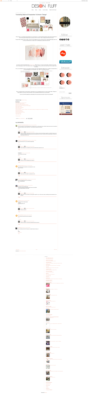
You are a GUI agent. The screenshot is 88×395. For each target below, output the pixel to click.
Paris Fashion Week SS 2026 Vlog (50, 274)
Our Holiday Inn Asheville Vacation (54, 309)
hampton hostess (48, 334)
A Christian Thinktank (49, 389)
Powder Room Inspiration (53, 329)
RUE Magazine (48, 264)
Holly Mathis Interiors (49, 280)
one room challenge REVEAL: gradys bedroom (56, 323)
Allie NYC (47, 273)
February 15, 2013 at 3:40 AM (26, 227)
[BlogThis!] (29, 118)
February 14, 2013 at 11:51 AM (30, 208)
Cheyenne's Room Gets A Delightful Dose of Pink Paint (57, 283)
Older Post (55, 249)
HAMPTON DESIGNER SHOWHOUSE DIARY (56, 335)
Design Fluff (47, 364)
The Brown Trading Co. (49, 376)
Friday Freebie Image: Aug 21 (49, 258)
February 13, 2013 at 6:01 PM (25, 200)
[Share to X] (30, 118)
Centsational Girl (48, 275)
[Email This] (28, 118)
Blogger (46, 392)
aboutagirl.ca (20, 232)
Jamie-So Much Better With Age (22, 179)
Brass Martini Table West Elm (20, 103)
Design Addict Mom (49, 282)
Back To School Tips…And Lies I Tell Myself (55, 341)
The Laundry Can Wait (49, 346)
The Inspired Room (48, 262)
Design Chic (47, 388)
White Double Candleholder (20, 107)
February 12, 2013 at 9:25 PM (28, 185)
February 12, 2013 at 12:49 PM (30, 172)
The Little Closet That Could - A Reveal (55, 347)
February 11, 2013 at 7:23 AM (32, 140)
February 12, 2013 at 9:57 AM (28, 165)
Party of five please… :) (49, 315)
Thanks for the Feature (52, 9)
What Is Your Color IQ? (53, 365)
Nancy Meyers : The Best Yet (53, 289)
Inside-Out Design (48, 352)
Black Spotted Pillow (19, 106)
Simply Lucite (51, 317)
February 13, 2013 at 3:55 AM (30, 193)
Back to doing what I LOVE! (53, 295)
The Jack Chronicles (21, 185)
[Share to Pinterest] (31, 118)
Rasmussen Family (21, 165)
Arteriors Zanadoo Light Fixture (20, 112)
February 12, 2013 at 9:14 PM (32, 179)
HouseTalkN (47, 340)
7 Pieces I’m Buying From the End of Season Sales (52, 267)
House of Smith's (48, 300)
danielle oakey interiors (49, 358)
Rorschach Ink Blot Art (19, 110)
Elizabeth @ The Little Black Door (23, 140)
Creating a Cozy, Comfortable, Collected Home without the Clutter (54, 263)
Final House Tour (52, 353)
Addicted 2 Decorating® (49, 260)
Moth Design (48, 288)
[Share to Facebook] (31, 118)
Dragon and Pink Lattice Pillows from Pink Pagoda (23, 105)
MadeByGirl (47, 308)
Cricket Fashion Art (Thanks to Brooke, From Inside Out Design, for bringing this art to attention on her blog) (32, 109)
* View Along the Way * (49, 314)
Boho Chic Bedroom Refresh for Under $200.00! (56, 359)
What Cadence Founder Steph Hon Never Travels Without (53, 265)
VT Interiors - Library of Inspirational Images (52, 316)
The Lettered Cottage (49, 271)
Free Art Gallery (45, 9)
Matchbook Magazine (49, 382)
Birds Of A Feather (48, 306)
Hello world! (47, 276)
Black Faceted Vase (19, 108)
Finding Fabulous (48, 294)
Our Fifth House (48, 328)
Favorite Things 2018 (52, 301)
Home (33, 9)
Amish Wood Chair (18, 113)
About (36, 9)
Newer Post (17, 249)
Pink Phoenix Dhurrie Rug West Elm (21, 102)
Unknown (19, 200)
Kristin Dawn (20, 227)
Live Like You (48, 385)
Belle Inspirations (48, 370)
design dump (48, 322)
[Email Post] (26, 118)
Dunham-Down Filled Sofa (19, 111)
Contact (40, 9)
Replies (20, 130)
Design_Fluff (20, 118)
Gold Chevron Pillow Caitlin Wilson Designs (22, 104)
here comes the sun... (53, 377)
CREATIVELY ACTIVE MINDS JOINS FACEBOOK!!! (56, 371)
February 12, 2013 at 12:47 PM (30, 146)
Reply (19, 128)
